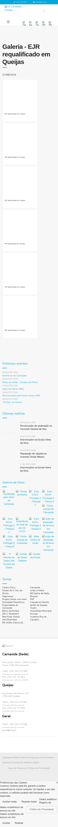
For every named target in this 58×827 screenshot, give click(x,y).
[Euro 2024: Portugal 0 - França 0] (48, 496)
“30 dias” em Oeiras (12, 402)
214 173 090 (21, 2)
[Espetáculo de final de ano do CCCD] (22, 525)
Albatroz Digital (31, 762)
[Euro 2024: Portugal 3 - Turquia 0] (35, 524)
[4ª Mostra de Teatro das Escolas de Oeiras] (9, 561)
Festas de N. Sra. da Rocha (12, 592)
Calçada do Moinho (39, 602)
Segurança (7, 596)
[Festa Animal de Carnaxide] (48, 510)
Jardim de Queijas (38, 605)
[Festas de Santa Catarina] (22, 559)
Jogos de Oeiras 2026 (13, 388)
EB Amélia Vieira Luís (12, 622)
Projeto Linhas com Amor (14, 599)
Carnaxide (35, 587)
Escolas (34, 613)
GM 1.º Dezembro (10, 613)
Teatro (33, 607)
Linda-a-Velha (37, 590)
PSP (32, 599)
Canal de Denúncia (17, 768)
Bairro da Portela (10, 610)
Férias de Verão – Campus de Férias (20, 382)
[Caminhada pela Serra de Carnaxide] (9, 498)
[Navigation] (8, 22)
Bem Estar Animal (11, 616)
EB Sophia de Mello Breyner (39, 595)
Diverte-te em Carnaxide (14, 375)
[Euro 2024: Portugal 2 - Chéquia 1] (35, 498)
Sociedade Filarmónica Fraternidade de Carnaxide (13, 605)
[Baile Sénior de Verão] (35, 541)
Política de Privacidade (39, 768)
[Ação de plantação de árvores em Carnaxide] (48, 525)
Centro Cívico (8, 587)
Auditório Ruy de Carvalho (38, 618)
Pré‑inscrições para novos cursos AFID (21, 395)
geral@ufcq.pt (41, 2)
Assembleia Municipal (41, 610)
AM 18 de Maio (9, 619)
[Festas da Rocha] (22, 496)
